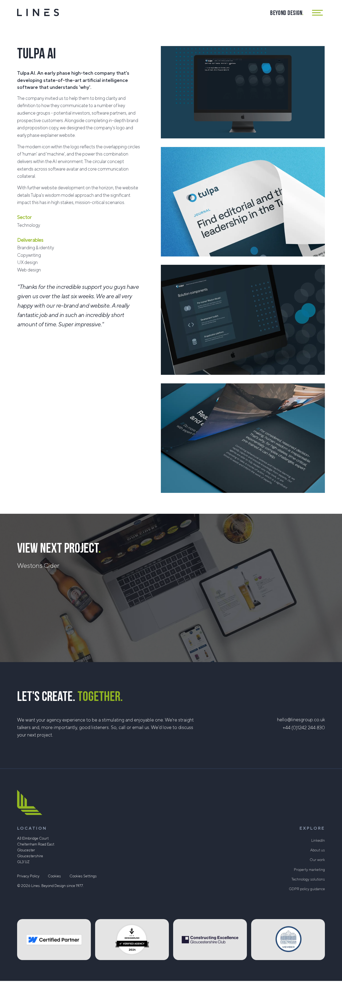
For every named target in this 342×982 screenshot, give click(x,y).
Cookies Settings (83, 876)
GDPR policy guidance (307, 889)
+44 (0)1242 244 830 (304, 728)
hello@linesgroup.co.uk (301, 720)
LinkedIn (318, 840)
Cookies (54, 876)
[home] (38, 12)
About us (317, 850)
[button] (318, 12)
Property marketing (309, 869)
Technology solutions (308, 879)
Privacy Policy (28, 876)
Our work (317, 860)
